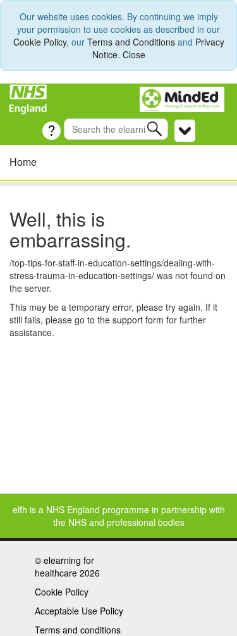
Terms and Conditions (131, 41)
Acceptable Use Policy (79, 610)
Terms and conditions (78, 629)
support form (138, 319)
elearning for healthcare (64, 566)
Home (23, 161)
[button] (156, 129)
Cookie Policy (39, 41)
